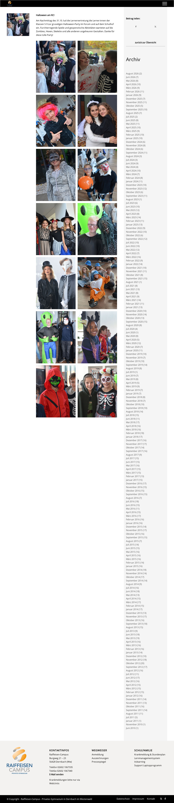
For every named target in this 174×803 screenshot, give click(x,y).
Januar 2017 (132, 479)
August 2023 (132, 199)
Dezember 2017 (134, 440)
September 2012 (134, 666)
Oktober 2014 (133, 577)
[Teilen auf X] (155, 26)
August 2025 (132, 113)
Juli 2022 (130, 242)
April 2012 (131, 684)
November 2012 (134, 659)
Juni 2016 (130, 505)
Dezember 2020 (134, 310)
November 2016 (134, 487)
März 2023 (131, 217)
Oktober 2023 (133, 192)
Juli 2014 (130, 587)
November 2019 (134, 357)
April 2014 (131, 598)
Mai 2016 (130, 508)
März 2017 (131, 472)
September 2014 (134, 580)
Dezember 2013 (134, 613)
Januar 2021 (132, 307)
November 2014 (134, 573)
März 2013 (131, 645)
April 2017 (131, 469)
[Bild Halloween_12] (98, 122)
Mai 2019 (130, 379)
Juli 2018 (130, 415)
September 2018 (134, 408)
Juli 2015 (130, 544)
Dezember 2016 (134, 483)
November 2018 (134, 400)
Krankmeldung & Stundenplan (149, 754)
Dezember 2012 (134, 656)
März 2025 (131, 131)
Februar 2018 (133, 433)
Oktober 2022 (133, 235)
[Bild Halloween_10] (98, 284)
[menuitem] (164, 3)
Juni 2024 (130, 163)
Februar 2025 (133, 134)
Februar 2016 (133, 519)
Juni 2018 (130, 418)
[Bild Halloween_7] (98, 230)
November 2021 (134, 271)
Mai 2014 (130, 595)
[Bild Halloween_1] (98, 392)
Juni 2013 (130, 634)
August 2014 (132, 584)
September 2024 (134, 152)
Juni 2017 (130, 461)
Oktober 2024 (133, 148)
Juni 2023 (130, 206)
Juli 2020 (130, 328)
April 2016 (131, 512)
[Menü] (164, 3)
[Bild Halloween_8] (57, 284)
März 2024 (131, 174)
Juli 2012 (130, 674)
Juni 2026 (130, 77)
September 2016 (134, 494)
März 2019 (131, 386)
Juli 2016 (130, 501)
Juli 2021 (130, 285)
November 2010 (134, 724)
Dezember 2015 (134, 526)
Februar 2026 (133, 91)
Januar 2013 (132, 652)
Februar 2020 (133, 346)
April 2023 (131, 213)
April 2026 (131, 84)
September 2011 (134, 710)
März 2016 (131, 515)
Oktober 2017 (133, 447)
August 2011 (132, 713)
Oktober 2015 (133, 533)
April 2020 (131, 339)
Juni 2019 (130, 375)
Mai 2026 (130, 80)
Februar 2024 (133, 177)
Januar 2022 (132, 264)
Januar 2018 (132, 436)
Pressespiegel (99, 761)
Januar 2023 (132, 224)
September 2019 (134, 364)
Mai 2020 (130, 335)
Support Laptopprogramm (148, 765)
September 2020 (134, 321)
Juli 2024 (130, 159)
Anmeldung (98, 754)
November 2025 (134, 102)
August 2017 (132, 454)
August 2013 (132, 627)
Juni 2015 (130, 548)
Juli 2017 (130, 458)
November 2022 (134, 231)
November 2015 (134, 530)
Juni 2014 (130, 591)
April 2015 (131, 555)
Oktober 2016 (133, 490)
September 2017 (134, 451)
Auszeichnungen (100, 758)
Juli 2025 (130, 116)
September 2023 (134, 195)
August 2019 (132, 368)
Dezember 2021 (134, 267)
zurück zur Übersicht (145, 42)
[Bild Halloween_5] (98, 176)
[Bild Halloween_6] (57, 230)
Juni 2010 (130, 728)
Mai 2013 (130, 638)
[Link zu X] (161, 799)
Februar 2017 (133, 476)
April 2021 (131, 296)
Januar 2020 (132, 350)
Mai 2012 (130, 681)
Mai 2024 (130, 166)
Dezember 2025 (134, 98)
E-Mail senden (56, 774)
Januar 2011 (132, 720)
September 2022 (134, 238)
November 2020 (134, 314)
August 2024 (132, 156)
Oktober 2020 (133, 318)
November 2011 (134, 702)
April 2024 (131, 170)
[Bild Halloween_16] (57, 68)
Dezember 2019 (134, 353)
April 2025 (131, 127)
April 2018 (131, 426)
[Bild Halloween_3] (98, 338)
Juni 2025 (130, 120)
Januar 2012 (132, 695)
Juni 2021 (130, 289)
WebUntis (54, 783)
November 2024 (134, 145)
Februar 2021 (133, 303)
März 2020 (131, 343)
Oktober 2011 (133, 706)
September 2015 (134, 537)
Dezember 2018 (134, 397)
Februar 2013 (133, 648)
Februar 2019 (133, 390)
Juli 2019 (130, 372)
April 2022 (131, 253)
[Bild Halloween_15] (98, 68)
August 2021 (132, 282)
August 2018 (132, 411)
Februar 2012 (133, 692)
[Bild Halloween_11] (57, 176)
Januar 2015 (132, 566)
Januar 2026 (132, 95)
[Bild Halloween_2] (57, 392)
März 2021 (131, 300)
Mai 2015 (130, 551)
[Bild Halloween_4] (57, 338)
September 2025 (134, 109)
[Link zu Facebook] (165, 799)
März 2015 (131, 559)
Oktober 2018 (133, 404)
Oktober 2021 (133, 274)
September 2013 (134, 623)
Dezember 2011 (134, 699)
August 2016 (132, 497)
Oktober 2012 (133, 663)
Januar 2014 (132, 609)
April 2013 (131, 641)
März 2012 (131, 688)
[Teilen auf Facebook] (136, 26)
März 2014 (131, 602)
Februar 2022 (133, 260)
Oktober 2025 (133, 105)
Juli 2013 (130, 630)
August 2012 (132, 670)
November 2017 (134, 443)
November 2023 (134, 188)
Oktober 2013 (133, 620)
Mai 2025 (130, 123)
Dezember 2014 (134, 569)
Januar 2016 (132, 523)
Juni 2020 (130, 332)
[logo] (10, 3)
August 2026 (132, 73)
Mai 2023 (130, 210)
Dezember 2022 (134, 228)
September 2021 (134, 278)
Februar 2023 (133, 220)
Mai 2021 (130, 292)
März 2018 (131, 429)
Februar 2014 (133, 605)
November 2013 (134, 616)
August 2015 (132, 541)
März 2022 (131, 257)
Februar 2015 (133, 562)
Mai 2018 (130, 422)
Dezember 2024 (134, 141)
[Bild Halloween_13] (57, 122)
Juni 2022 (130, 246)
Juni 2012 (130, 677)
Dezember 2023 (134, 184)
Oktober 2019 (133, 361)
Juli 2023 (130, 202)
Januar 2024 (132, 181)
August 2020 (132, 325)
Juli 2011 (130, 717)
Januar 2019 (132, 393)
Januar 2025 (132, 138)
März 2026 (131, 87)
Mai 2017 (130, 465)
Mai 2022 (130, 249)
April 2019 (131, 382)
